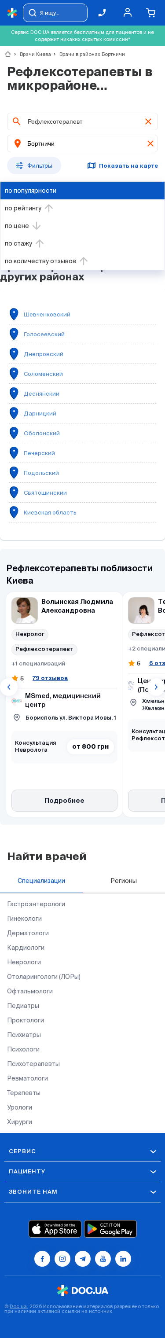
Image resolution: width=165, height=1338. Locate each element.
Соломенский (43, 374)
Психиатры (24, 1034)
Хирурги (19, 1121)
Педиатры (23, 1005)
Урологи (19, 1107)
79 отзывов (50, 678)
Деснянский (41, 393)
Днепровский (43, 354)
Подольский (41, 473)
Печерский (39, 453)
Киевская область (50, 512)
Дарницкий (40, 413)
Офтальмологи (30, 991)
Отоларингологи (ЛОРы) (44, 976)
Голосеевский (44, 334)
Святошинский (45, 492)
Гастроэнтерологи (36, 904)
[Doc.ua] (12, 13)
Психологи (23, 1049)
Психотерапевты (33, 1063)
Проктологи (25, 1020)
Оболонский (42, 433)
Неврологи (24, 962)
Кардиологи (25, 947)
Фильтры (39, 165)
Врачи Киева (31, 54)
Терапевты (23, 1092)
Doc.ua (18, 1306)
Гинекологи (24, 918)
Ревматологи (27, 1078)
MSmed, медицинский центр (63, 700)
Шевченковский (47, 314)
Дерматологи (28, 933)
